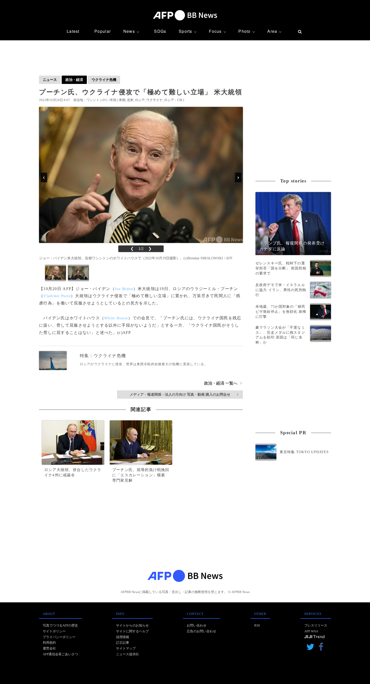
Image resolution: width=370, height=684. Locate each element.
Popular (102, 31)
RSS (257, 625)
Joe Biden (124, 289)
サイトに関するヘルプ (132, 631)
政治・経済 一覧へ (223, 383)
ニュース (50, 80)
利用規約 (49, 642)
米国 (122, 100)
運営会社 (49, 648)
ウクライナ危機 (104, 80)
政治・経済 (74, 80)
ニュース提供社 (127, 654)
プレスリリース (315, 625)
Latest (73, 31)
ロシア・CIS (173, 100)
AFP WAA (311, 631)
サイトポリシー (54, 631)
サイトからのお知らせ (132, 625)
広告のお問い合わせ (201, 631)
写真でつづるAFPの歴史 (60, 625)
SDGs (160, 31)
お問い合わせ (196, 625)
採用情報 (122, 637)
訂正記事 (122, 642)
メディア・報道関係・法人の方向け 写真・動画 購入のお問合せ (184, 394)
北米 (130, 100)
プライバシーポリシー (59, 637)
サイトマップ (126, 648)
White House (116, 318)
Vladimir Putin (57, 296)
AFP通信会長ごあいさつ (60, 654)
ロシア (140, 100)
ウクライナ (154, 100)
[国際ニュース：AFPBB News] (185, 15)
